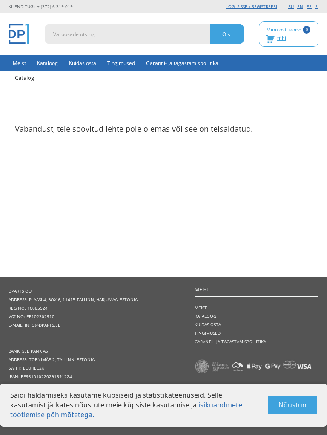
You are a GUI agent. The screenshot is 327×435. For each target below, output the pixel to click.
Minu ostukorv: (287, 33)
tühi (281, 38)
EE (309, 6)
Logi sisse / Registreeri (251, 6)
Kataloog (47, 63)
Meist (19, 63)
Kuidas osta (82, 63)
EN (300, 6)
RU (291, 6)
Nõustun (292, 405)
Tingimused (121, 63)
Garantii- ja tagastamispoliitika (182, 63)
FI (316, 6)
